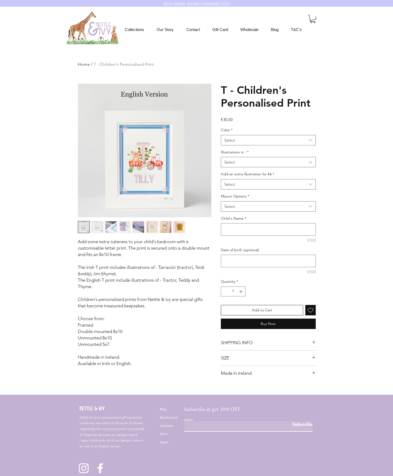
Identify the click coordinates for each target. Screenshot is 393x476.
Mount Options (235, 196)
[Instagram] (83, 468)
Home (84, 64)
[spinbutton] (233, 291)
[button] (313, 19)
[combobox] (268, 140)
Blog (163, 409)
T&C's (164, 434)
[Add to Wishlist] (310, 310)
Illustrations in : (235, 152)
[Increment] (241, 291)
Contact (166, 426)
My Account (169, 417)
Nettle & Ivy (92, 408)
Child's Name (233, 218)
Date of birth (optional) (240, 249)
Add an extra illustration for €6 (247, 174)
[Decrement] (225, 291)
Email (187, 419)
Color (227, 129)
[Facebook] (100, 468)
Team (164, 442)
